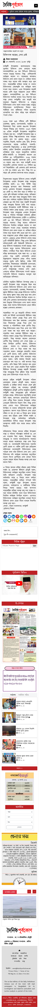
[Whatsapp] (21, 516)
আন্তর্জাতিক (23, 953)
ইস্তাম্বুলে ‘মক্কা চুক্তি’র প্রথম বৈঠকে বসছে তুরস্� (24, 716)
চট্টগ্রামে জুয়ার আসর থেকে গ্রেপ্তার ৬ (24, 757)
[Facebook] (5, 516)
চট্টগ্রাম (20, 956)
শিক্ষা (25, 959)
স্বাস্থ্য (23, 961)
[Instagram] (25, 516)
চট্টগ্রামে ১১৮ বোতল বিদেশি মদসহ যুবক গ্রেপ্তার (25, 730)
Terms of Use (24, 971)
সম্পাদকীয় (17, 961)
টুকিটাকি (14, 959)
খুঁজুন (34, 546)
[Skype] (5, 520)
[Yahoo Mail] (29, 516)
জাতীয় (26, 956)
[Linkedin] (13, 516)
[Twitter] (9, 516)
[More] (25, 520)
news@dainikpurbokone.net (21, 968)
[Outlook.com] (21, 520)
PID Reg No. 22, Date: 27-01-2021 (18, 974)
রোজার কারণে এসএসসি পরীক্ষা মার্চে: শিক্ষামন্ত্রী (24, 702)
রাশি (20, 959)
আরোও (19, 768)
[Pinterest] (17, 516)
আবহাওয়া (13, 956)
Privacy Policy (13, 971)
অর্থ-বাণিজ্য (15, 953)
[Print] (33, 516)
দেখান (19, 827)
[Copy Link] (17, 520)
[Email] (9, 520)
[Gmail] (13, 520)
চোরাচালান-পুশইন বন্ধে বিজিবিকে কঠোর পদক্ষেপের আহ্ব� (25, 743)
